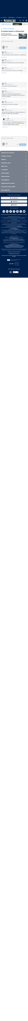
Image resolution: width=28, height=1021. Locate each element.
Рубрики (3, 159)
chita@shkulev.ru (20, 226)
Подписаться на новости (7, 152)
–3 (25, 127)
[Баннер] (17, 24)
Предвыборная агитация (8, 183)
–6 (25, 115)
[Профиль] (26, 20)
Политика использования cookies (14, 251)
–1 (25, 57)
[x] (20, 211)
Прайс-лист (4, 166)
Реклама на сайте (6, 163)
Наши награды (5, 173)
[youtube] (24, 211)
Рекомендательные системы (14, 253)
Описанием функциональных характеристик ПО (14, 245)
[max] (17, 211)
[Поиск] (20, 20)
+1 (21, 57)
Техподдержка (5, 179)
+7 (21, 106)
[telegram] (4, 211)
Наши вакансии (5, 176)
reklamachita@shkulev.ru (14, 238)
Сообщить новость (6, 156)
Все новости (4, 17)
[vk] (7, 211)
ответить (4, 57)
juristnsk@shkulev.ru (14, 228)
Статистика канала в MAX (8, 186)
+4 (21, 65)
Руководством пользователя (14, 244)
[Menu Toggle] (1, 20)
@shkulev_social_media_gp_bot (17, 239)
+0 (21, 127)
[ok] (10, 211)
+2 (21, 98)
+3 (21, 72)
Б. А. (6, 118)
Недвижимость (11, 17)
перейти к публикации (8, 28)
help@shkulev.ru (17, 229)
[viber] (14, 211)
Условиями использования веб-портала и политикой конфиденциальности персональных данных (14, 247)
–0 (25, 72)
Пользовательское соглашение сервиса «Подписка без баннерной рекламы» (14, 256)
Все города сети (5, 190)
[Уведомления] (23, 20)
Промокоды (19, 17)
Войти (7, 47)
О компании (4, 169)
